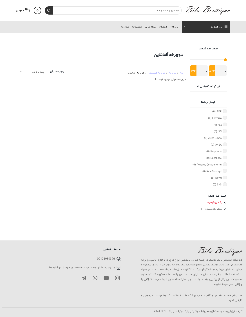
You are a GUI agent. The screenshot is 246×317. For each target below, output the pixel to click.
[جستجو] (49, 10)
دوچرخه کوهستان (156, 73)
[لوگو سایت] (207, 10)
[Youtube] (106, 278)
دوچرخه (172, 73)
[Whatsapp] (95, 278)
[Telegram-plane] (84, 278)
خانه (182, 73)
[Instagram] (117, 278)
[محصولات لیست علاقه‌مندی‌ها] (37, 10)
